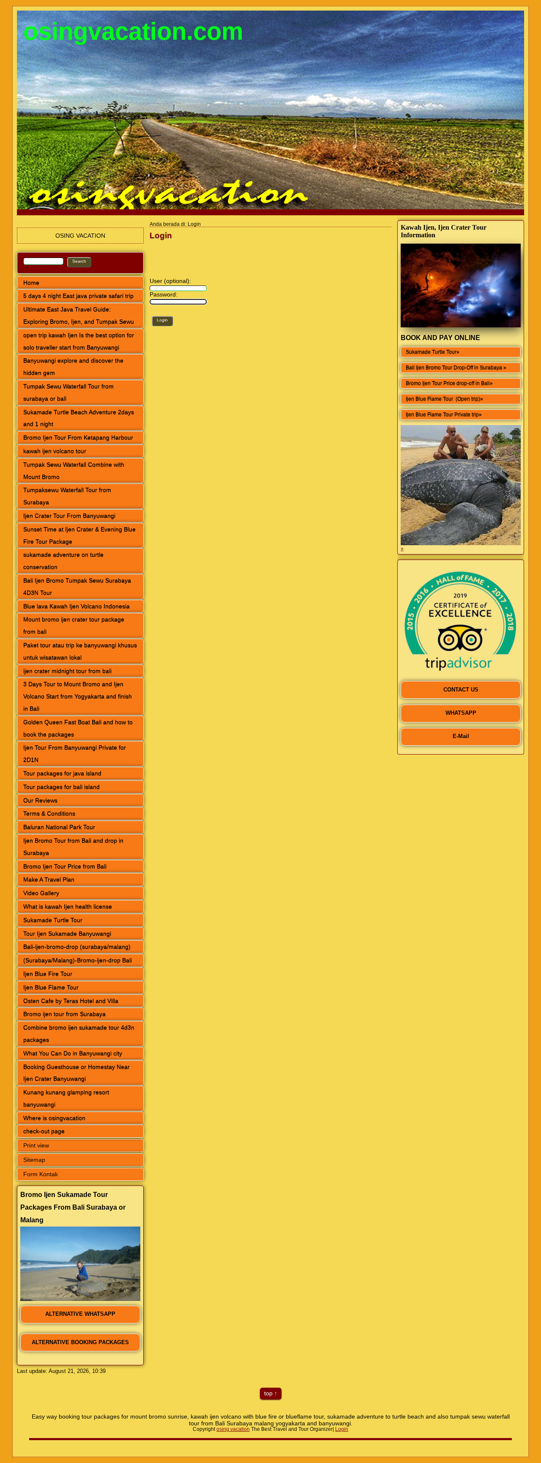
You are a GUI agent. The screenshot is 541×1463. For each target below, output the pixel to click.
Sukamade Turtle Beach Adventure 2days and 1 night (78, 418)
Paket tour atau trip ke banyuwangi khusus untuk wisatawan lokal (80, 651)
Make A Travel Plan (48, 879)
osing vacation (233, 1429)
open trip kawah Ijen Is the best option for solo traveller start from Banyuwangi (78, 341)
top (268, 1393)
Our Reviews (40, 800)
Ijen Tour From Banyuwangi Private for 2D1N (74, 753)
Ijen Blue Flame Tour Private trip (442, 414)
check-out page (44, 1131)
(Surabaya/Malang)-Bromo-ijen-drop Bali (77, 960)
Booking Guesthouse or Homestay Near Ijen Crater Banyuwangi (76, 1072)
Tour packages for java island (62, 773)
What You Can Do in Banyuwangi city (72, 1053)
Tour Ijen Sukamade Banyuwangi (67, 933)
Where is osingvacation (54, 1117)
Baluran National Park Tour (59, 826)
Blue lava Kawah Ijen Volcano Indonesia (76, 606)
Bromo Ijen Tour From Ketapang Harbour (78, 437)
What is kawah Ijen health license (67, 906)
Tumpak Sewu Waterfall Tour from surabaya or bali (68, 392)
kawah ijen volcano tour (54, 450)
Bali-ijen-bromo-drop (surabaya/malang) (77, 946)
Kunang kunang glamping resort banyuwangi (66, 1098)
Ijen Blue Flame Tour (51, 987)
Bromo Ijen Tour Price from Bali (65, 866)
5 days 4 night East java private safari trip (78, 295)
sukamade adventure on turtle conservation (63, 560)
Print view (36, 1145)
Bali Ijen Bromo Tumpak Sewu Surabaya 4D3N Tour (77, 586)
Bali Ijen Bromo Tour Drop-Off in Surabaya (454, 367)
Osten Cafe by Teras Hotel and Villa (70, 1000)
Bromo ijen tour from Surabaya (64, 1013)
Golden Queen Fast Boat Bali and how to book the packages (78, 728)
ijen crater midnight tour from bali (67, 670)
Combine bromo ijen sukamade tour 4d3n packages (78, 1033)
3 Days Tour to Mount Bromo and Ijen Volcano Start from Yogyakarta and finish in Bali (77, 696)
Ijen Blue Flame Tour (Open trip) (443, 398)
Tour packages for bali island (61, 786)
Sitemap (34, 1159)
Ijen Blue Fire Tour (47, 973)
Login (341, 1429)
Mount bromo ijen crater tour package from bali (73, 625)
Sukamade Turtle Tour (52, 920)
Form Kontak (40, 1174)
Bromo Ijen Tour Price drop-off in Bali (448, 383)
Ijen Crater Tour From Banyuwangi (69, 515)
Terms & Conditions (49, 813)
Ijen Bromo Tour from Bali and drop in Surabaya (73, 846)
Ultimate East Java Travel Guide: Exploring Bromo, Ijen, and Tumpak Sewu (78, 315)
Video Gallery (41, 892)
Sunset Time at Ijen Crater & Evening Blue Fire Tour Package (79, 535)
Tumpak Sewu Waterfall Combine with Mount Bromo (73, 470)
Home (31, 282)
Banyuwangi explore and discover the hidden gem (73, 366)
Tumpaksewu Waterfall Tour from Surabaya (67, 495)
